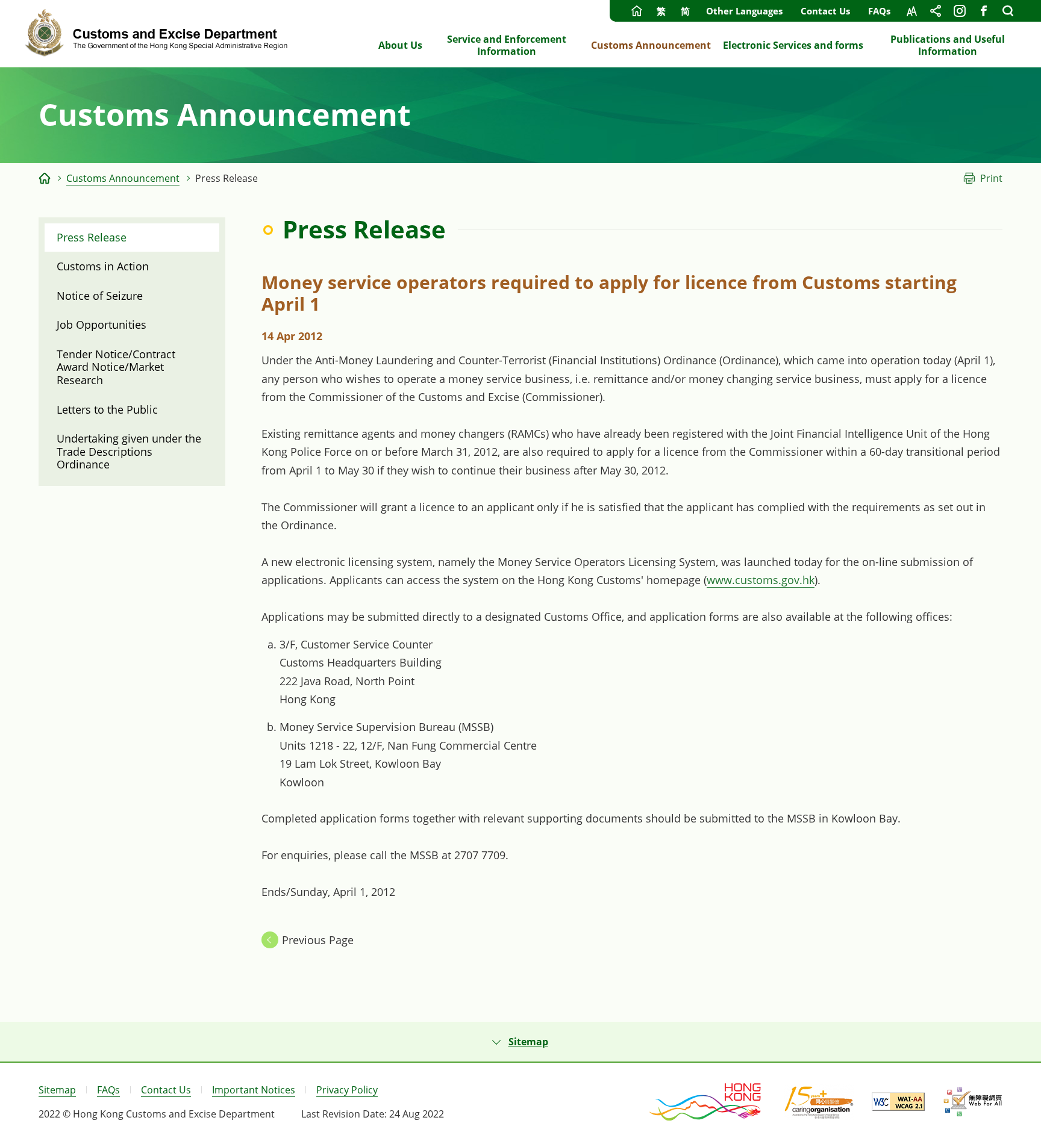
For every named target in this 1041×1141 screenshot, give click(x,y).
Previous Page (318, 940)
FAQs (879, 11)
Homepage (637, 11)
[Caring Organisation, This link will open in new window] (819, 1102)
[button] (520, 1042)
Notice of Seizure (100, 295)
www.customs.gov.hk (760, 580)
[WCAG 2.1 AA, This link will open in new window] (898, 1101)
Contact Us (825, 11)
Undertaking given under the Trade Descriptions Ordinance (129, 451)
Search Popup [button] (1008, 11)
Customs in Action (103, 266)
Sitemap (57, 1089)
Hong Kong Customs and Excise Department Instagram (960, 11)
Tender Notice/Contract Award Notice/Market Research (116, 367)
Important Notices (253, 1089)
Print (991, 178)
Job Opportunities (101, 324)
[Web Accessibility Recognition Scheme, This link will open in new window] (972, 1102)
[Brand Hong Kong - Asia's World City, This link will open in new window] (706, 1102)
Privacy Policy (347, 1089)
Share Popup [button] (936, 11)
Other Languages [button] (744, 11)
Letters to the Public (107, 409)
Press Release (92, 237)
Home (45, 178)
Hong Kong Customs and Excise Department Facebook (984, 11)
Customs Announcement (123, 178)
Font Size (911, 11)
